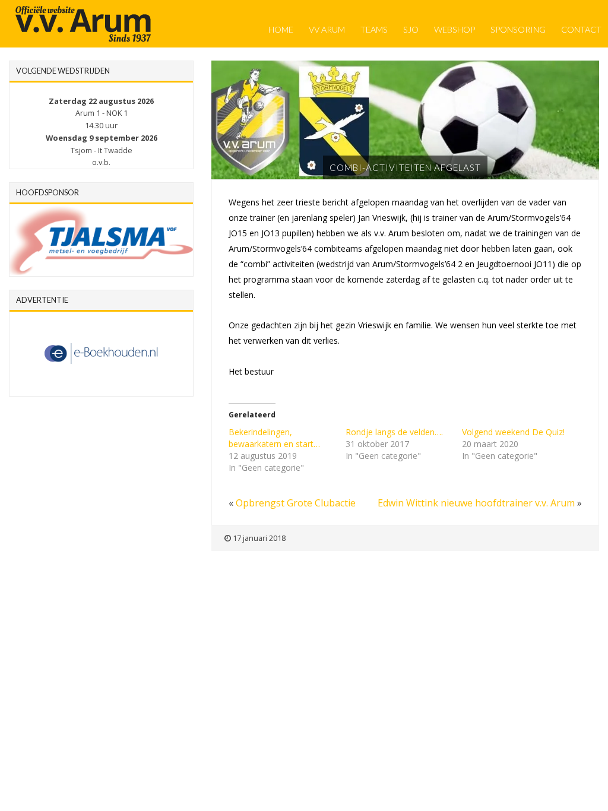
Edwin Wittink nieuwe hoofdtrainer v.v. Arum (476, 502)
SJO (411, 29)
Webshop (454, 29)
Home (280, 29)
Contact (581, 29)
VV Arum (327, 29)
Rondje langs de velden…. (394, 432)
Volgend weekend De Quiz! (513, 432)
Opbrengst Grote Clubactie (296, 502)
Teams (374, 29)
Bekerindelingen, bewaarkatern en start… (274, 437)
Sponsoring (518, 29)
